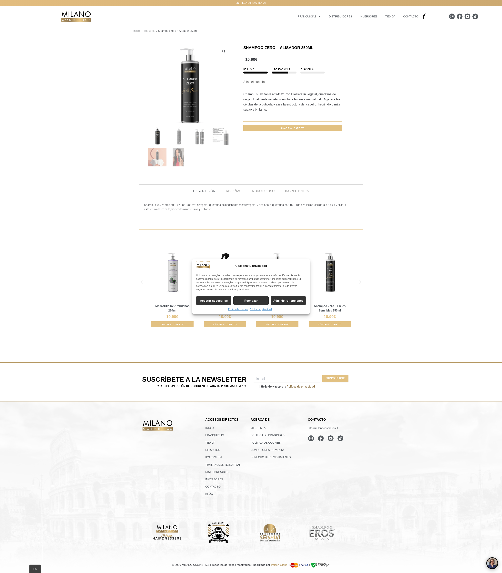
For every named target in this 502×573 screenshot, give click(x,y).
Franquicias (307, 16)
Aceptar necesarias (214, 300)
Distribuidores (340, 16)
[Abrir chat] (492, 563)
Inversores (368, 16)
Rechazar (251, 300)
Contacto (410, 16)
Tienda (390, 16)
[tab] (204, 191)
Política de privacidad (261, 309)
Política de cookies (238, 309)
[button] (223, 51)
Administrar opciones (288, 300)
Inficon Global (279, 564)
